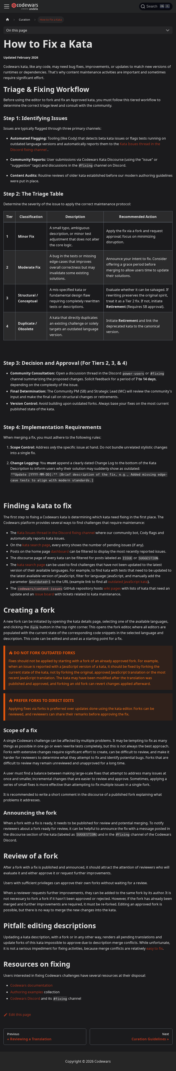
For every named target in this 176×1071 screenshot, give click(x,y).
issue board (44, 594)
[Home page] (7, 19)
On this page (16, 30)
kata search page (36, 545)
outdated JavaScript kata (128, 581)
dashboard (60, 551)
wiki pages (112, 588)
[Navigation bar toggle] (6, 6)
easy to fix (154, 948)
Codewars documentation (31, 985)
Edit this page (20, 1014)
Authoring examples (26, 992)
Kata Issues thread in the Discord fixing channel (56, 532)
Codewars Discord (25, 998)
